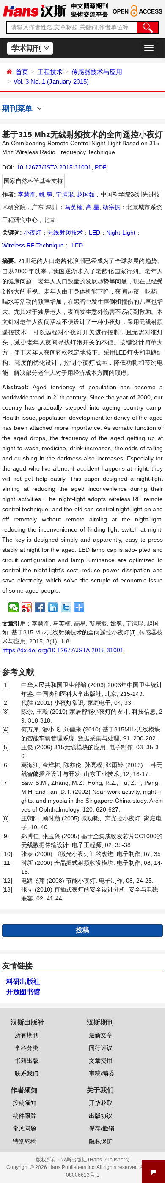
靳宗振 (112, 207)
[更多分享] (79, 607)
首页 (22, 71)
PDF (100, 167)
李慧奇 (27, 194)
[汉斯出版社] (34, 10)
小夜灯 (32, 232)
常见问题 (24, 1128)
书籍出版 (26, 1060)
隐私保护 (101, 1141)
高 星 (92, 207)
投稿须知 (24, 1103)
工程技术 (50, 71)
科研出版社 (23, 981)
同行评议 (101, 1047)
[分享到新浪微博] (27, 607)
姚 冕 (45, 194)
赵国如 (86, 194)
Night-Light (120, 232)
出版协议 (101, 1115)
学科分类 (26, 1047)
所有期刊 (26, 1035)
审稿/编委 (101, 1073)
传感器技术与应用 (97, 71)
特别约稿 (24, 1141)
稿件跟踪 (24, 1115)
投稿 (82, 930)
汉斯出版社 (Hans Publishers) (95, 1160)
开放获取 (101, 1103)
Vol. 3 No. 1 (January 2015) (51, 81)
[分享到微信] (13, 607)
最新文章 (101, 1035)
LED (94, 232)
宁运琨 (65, 194)
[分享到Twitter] (66, 607)
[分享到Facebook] (40, 607)
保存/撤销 (101, 1128)
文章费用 (101, 1060)
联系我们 (26, 1073)
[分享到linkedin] (53, 607)
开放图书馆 (23, 991)
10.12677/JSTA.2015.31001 (53, 167)
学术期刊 (27, 48)
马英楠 (73, 207)
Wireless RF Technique (33, 245)
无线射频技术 (65, 232)
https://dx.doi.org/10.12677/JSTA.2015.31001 (63, 650)
